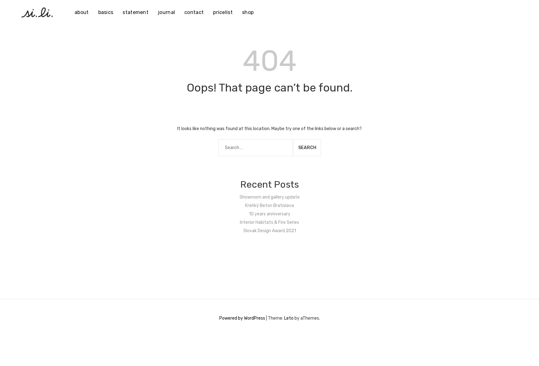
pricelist (223, 12)
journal (166, 12)
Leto (289, 318)
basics (106, 12)
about (82, 12)
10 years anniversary (269, 214)
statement (135, 12)
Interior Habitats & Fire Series (269, 222)
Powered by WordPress (242, 318)
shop (248, 12)
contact (194, 12)
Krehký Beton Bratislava (269, 205)
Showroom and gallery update (270, 197)
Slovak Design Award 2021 (269, 230)
